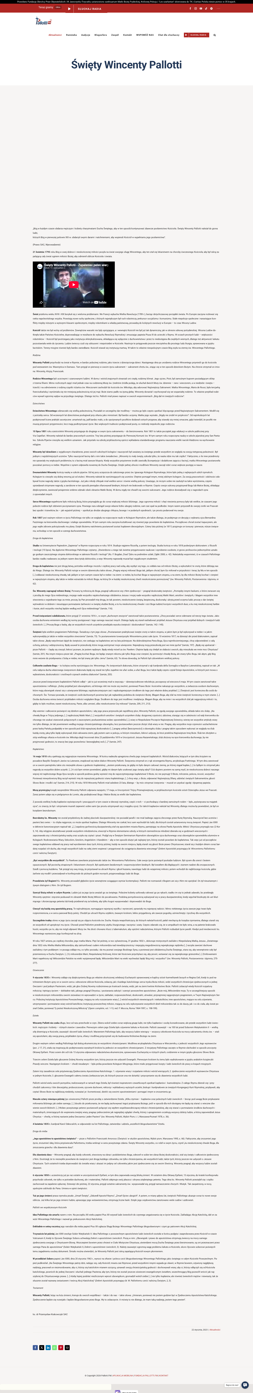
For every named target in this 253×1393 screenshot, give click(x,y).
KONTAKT (163, 1375)
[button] (215, 35)
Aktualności (215, 1330)
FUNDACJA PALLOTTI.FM (146, 1375)
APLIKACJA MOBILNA (123, 1375)
